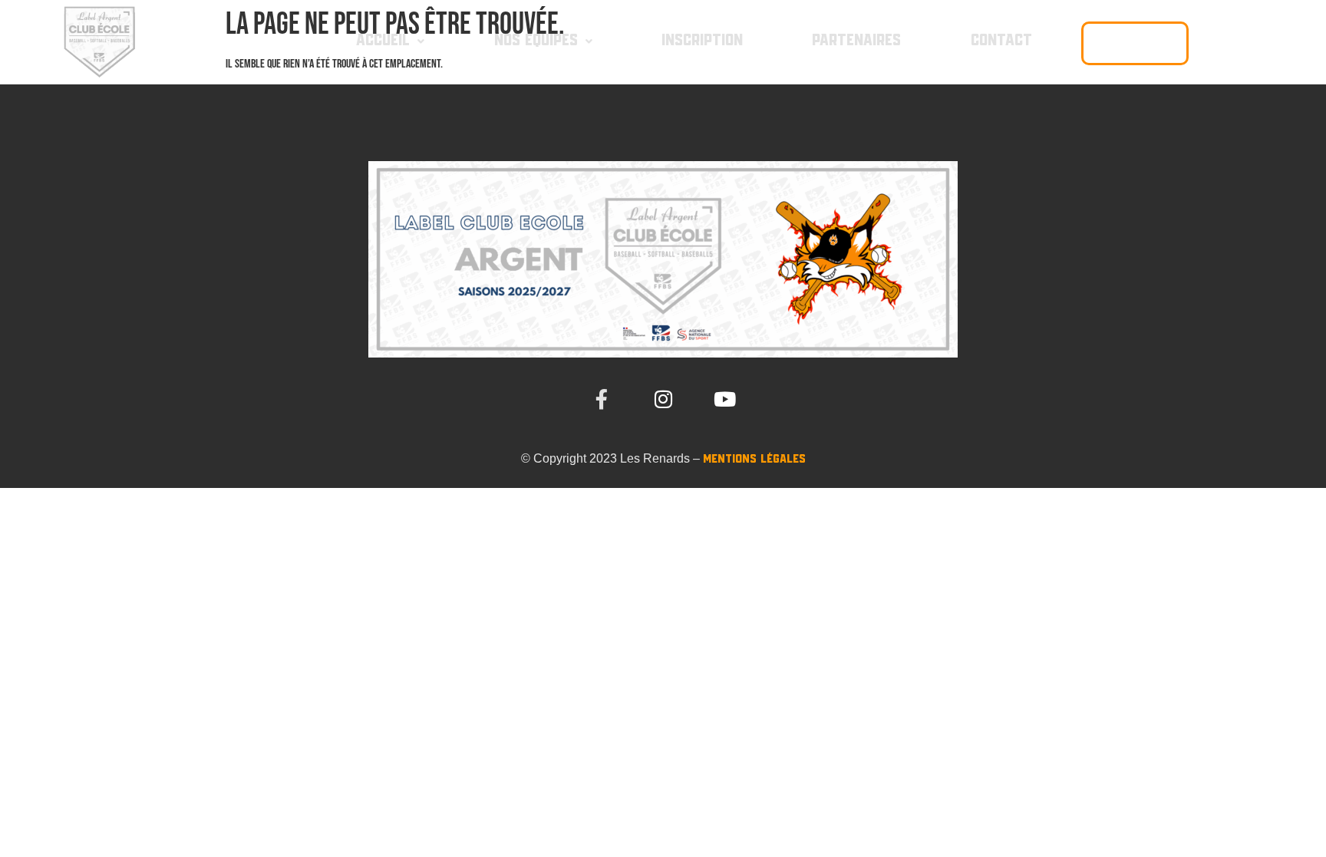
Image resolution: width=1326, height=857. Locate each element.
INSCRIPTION (702, 40)
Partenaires (856, 40)
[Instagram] (663, 399)
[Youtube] (724, 399)
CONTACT (1001, 40)
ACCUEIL (383, 40)
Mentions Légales (754, 459)
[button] (390, 41)
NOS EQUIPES (536, 40)
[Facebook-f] (602, 399)
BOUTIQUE (1134, 43)
